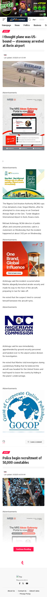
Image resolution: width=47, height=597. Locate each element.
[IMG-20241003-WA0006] (23, 258)
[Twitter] (23, 583)
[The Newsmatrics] (17, 19)
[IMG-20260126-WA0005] (19, 325)
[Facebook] (19, 583)
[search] (29, 19)
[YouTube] (27, 583)
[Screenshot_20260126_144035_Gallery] (23, 8)
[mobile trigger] (5, 19)
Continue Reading (23, 549)
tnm (5, 55)
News (6, 31)
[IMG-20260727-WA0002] (23, 122)
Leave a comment (36, 442)
